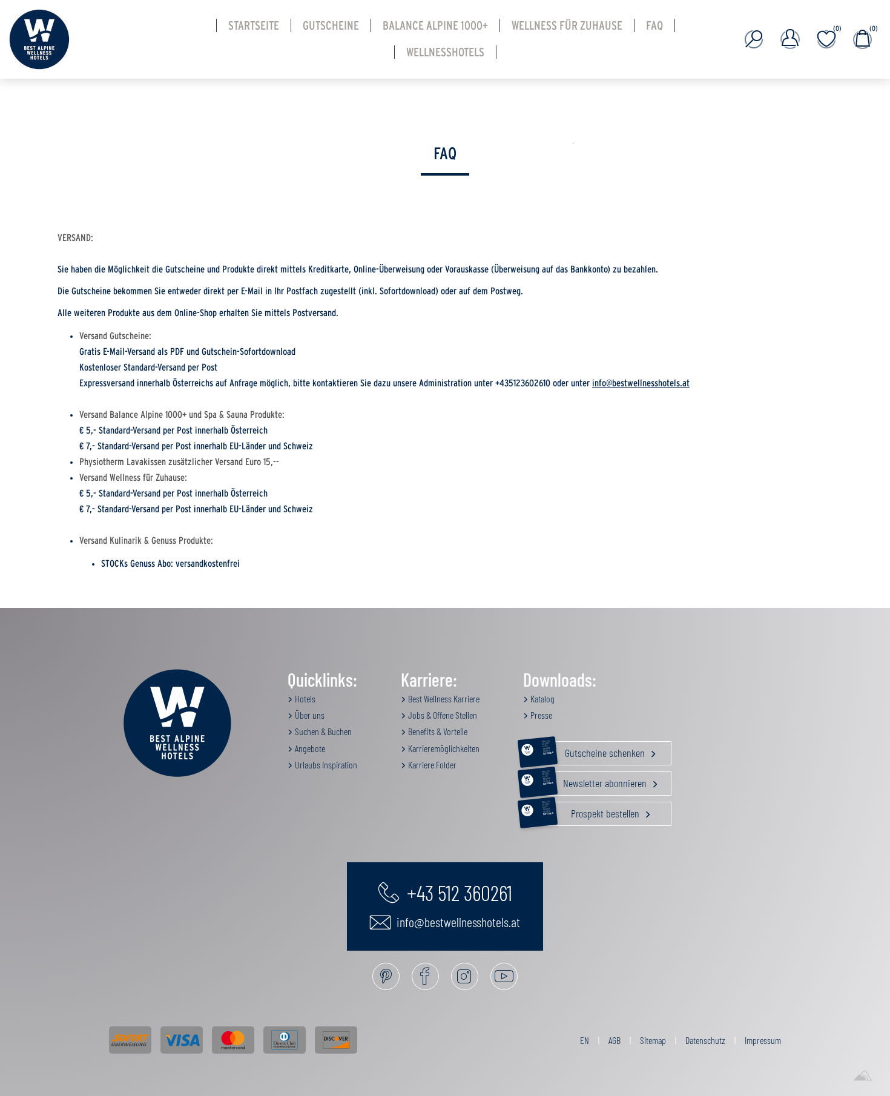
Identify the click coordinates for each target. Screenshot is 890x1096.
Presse (540, 715)
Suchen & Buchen (322, 731)
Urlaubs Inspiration (325, 764)
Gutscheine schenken (594, 750)
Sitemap (653, 1040)
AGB (614, 1040)
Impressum (763, 1040)
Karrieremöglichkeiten (443, 748)
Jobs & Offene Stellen (441, 715)
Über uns (309, 715)
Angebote (309, 748)
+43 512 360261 (457, 891)
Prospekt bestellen (592, 811)
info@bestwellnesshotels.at (641, 383)
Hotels (304, 698)
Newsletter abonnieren (595, 780)
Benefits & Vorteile (436, 731)
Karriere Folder (431, 764)
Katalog (542, 698)
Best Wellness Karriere (443, 698)
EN (584, 1040)
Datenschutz (705, 1040)
